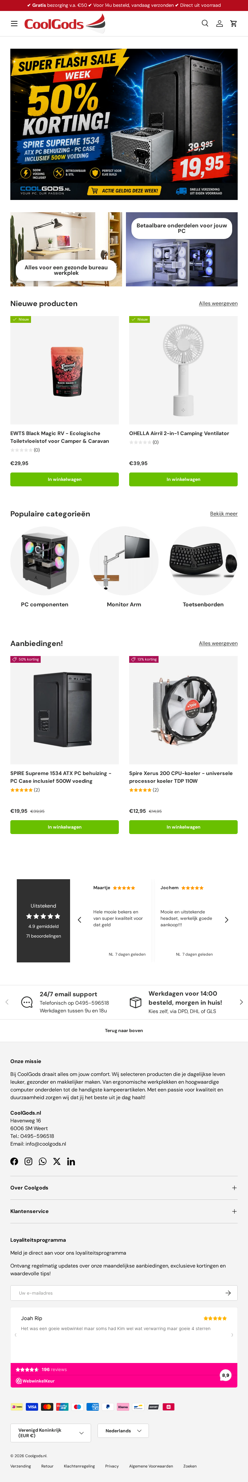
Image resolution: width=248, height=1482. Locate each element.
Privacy (112, 1466)
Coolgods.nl (35, 1455)
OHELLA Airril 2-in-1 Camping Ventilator (179, 433)
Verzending (20, 1466)
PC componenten (44, 604)
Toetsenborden (203, 604)
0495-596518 (37, 1136)
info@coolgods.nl (46, 1143)
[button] (234, 23)
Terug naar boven (124, 1030)
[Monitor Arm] (124, 561)
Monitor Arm (124, 604)
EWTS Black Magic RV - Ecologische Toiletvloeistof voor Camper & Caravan (59, 437)
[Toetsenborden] (203, 561)
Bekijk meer (224, 513)
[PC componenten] (45, 561)
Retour (47, 1466)
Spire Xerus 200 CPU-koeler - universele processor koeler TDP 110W (181, 777)
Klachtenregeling (79, 1466)
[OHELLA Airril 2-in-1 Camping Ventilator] (183, 370)
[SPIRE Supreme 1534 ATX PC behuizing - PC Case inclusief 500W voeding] (64, 710)
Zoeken (190, 1466)
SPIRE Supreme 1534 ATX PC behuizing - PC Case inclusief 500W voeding (60, 777)
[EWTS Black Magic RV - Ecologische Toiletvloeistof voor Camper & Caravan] (64, 370)
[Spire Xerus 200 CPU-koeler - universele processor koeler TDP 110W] (183, 710)
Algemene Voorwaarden (151, 1466)
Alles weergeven (218, 303)
